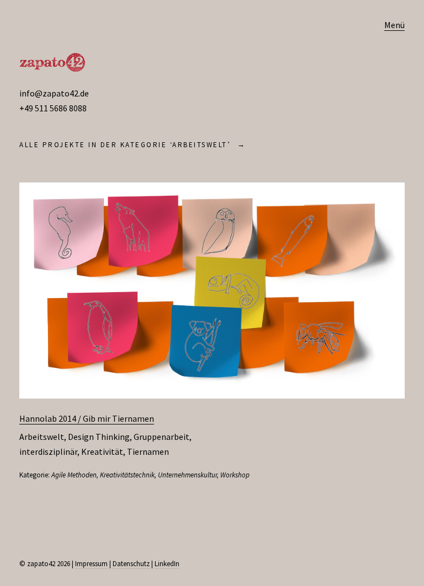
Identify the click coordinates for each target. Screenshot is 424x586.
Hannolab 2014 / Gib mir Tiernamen (86, 418)
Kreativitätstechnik (127, 475)
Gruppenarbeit (161, 436)
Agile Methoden (74, 475)
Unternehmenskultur (187, 475)
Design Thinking (99, 436)
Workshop (235, 475)
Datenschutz (131, 563)
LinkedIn (167, 563)
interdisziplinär (48, 451)
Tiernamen (148, 451)
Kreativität (102, 451)
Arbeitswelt (41, 436)
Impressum (91, 563)
